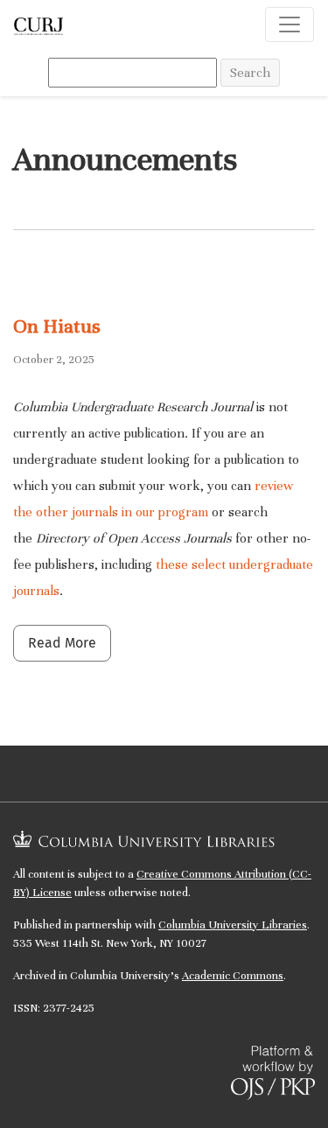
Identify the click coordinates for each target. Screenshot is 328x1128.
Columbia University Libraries (232, 925)
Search (250, 73)
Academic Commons (232, 976)
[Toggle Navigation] (289, 24)
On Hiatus (57, 326)
